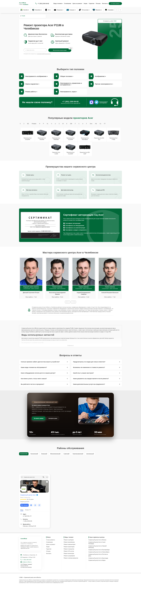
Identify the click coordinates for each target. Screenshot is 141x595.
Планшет (72, 9)
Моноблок (38, 9)
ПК (48, 9)
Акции (85, 3)
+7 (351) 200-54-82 (43, 3)
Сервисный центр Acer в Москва (97, 539)
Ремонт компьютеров (69, 544)
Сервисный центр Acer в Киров (96, 560)
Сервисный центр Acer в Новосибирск (98, 552)
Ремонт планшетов (69, 549)
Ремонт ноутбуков (69, 539)
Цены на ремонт (77, 3)
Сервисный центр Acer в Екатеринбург (99, 549)
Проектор (59, 9)
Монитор (98, 9)
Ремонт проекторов (69, 546)
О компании (67, 3)
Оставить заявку (38, 418)
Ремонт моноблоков (69, 542)
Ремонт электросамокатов (71, 558)
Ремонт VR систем (69, 551)
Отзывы (98, 3)
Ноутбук (25, 9)
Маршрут (26, 505)
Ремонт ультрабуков (69, 555)
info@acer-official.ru (27, 562)
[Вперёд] (120, 9)
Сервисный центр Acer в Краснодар (98, 558)
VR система (85, 9)
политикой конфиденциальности (44, 53)
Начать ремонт (116, 3)
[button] (67, 302)
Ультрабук (110, 9)
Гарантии (91, 3)
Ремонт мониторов (69, 553)
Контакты (105, 3)
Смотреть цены (52, 418)
